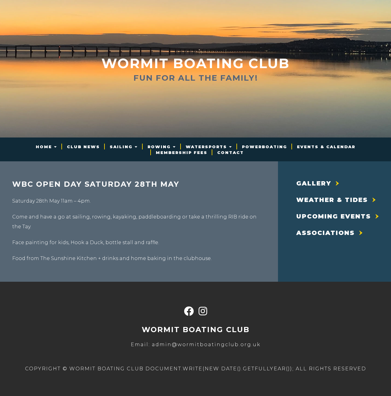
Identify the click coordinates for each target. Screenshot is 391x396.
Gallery (313, 183)
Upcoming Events (333, 216)
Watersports (206, 146)
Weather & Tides (332, 200)
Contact (230, 152)
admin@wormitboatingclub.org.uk (206, 344)
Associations (325, 233)
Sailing (121, 146)
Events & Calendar (326, 146)
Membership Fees (181, 152)
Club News (83, 146)
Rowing (159, 146)
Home (44, 146)
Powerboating (264, 146)
